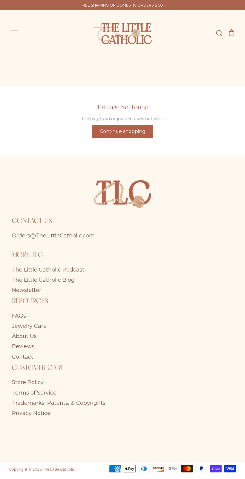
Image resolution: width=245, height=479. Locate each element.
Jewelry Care (29, 326)
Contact (22, 357)
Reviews (23, 346)
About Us (24, 336)
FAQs (19, 316)
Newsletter (26, 290)
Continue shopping (123, 131)
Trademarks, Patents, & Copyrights (58, 403)
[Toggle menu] (14, 33)
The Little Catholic (59, 469)
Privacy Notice (31, 413)
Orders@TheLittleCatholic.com (53, 235)
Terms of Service (34, 392)
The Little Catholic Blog (43, 280)
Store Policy (28, 382)
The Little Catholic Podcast (48, 269)
